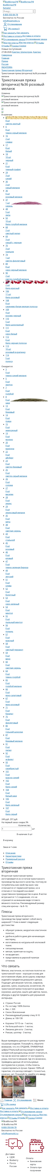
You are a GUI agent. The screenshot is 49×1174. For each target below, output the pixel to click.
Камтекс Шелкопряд (22, 52)
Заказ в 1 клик (10, 847)
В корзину (8, 840)
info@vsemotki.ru (11, 20)
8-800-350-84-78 (10, 14)
